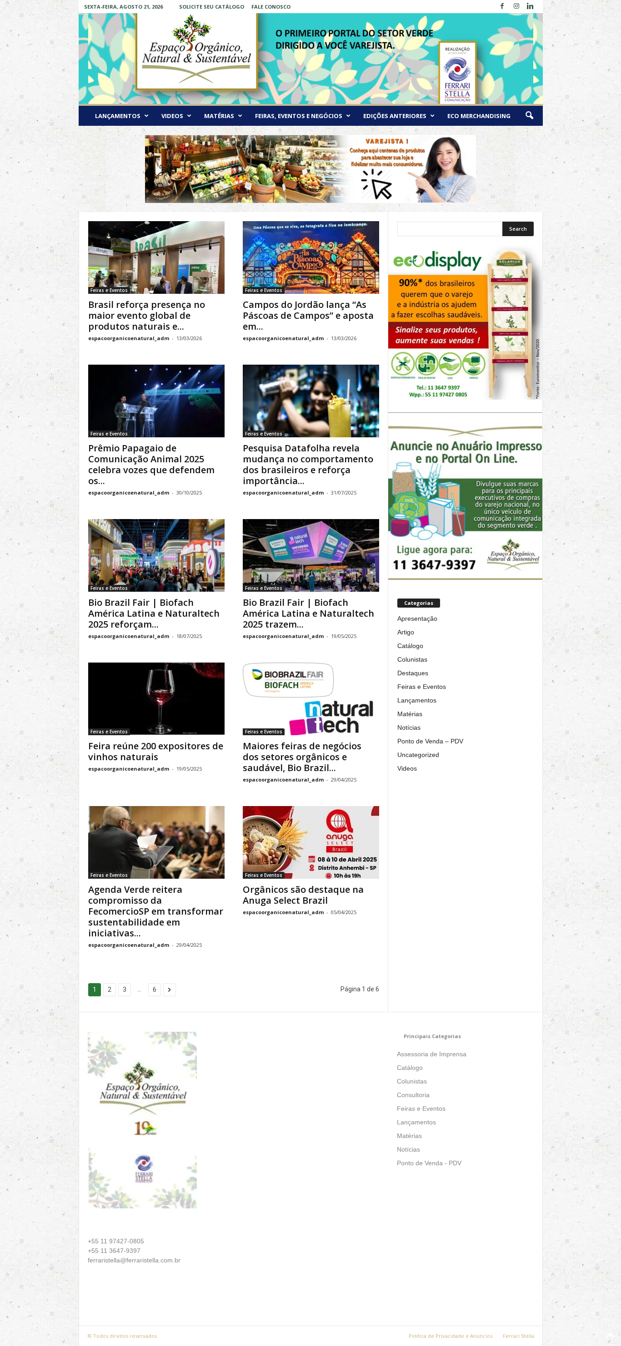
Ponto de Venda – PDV (430, 741)
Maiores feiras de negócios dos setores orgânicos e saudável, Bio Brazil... (302, 757)
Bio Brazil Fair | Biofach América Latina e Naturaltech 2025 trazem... (308, 613)
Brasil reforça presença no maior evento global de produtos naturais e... (146, 315)
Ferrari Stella (518, 1335)
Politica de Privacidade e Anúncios (450, 1335)
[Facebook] (502, 6)
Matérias (219, 116)
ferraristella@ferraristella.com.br (134, 1260)
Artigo (405, 632)
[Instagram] (516, 6)
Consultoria (413, 1095)
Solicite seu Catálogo (211, 6)
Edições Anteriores (394, 116)
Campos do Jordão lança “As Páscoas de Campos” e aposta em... (308, 315)
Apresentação (417, 618)
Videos (172, 116)
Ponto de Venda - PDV (429, 1163)
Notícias (409, 727)
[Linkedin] (530, 6)
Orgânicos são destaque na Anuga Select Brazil (303, 894)
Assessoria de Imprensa (431, 1054)
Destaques (412, 673)
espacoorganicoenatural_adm (128, 338)
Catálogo (410, 645)
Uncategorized (418, 754)
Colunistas (412, 659)
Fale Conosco (270, 6)
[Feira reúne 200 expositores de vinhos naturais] (156, 699)
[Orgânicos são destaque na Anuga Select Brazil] (311, 842)
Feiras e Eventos (109, 290)
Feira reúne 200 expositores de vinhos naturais (155, 751)
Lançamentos (117, 116)
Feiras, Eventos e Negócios (298, 116)
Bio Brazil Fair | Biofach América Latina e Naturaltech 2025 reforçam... (154, 613)
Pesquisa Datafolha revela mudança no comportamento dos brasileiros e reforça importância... (308, 464)
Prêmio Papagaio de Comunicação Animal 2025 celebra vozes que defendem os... (151, 464)
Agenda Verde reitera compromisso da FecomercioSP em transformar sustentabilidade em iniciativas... (155, 911)
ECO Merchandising (479, 116)
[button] (529, 116)
